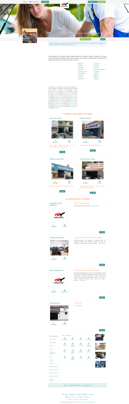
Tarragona (57, 103)
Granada (72, 103)
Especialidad (52, 342)
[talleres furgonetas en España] (81, 350)
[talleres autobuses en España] (65, 343)
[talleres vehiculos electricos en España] (89, 343)
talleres (86, 399)
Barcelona (66, 92)
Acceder (102, 1)
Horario (51, 360)
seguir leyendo (95, 205)
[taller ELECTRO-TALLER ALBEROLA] (59, 215)
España (45, 1)
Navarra (72, 101)
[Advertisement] (75, 50)
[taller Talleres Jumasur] (93, 129)
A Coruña (59, 100)
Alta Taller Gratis (34, 1)
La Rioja (72, 106)
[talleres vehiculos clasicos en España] (73, 343)
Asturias (52, 94)
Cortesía (51, 363)
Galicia (57, 107)
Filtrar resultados (86, 39)
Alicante (57, 101)
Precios (51, 349)
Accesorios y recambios (52, 353)
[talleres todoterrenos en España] (89, 338)
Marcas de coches (53, 366)
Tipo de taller (52, 339)
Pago (50, 356)
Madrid (57, 95)
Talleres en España (71, 397)
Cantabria (74, 98)
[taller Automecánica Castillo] (59, 248)
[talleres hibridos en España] (73, 350)
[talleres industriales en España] (89, 350)
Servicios (51, 345)
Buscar (103, 39)
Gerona (71, 94)
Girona (66, 94)
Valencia (58, 97)
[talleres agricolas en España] (81, 338)
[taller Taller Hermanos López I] (93, 170)
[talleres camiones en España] (65, 350)
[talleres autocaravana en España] (65, 338)
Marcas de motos (53, 369)
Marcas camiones (53, 373)
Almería (57, 104)
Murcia (72, 104)
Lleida (71, 97)
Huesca (59, 98)
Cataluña (58, 106)
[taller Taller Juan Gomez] (62, 129)
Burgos (72, 95)
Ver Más (62, 152)
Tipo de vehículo (53, 336)
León (73, 100)
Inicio (25, 1)
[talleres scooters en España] (73, 338)
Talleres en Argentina (84, 397)
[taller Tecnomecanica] (59, 313)
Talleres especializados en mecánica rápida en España (82, 402)
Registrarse (93, 1)
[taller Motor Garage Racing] (59, 280)
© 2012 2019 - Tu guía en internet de (76, 399)
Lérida (75, 97)
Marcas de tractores (51, 380)
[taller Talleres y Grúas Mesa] (62, 170)
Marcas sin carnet (53, 376)
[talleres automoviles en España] (81, 343)
